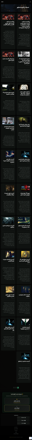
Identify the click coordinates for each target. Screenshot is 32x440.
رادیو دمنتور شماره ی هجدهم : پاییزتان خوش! (9, 128)
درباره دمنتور (16, 427)
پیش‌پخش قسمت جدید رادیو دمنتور (8, 59)
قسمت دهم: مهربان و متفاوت (24, 295)
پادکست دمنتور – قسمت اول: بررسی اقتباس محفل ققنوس (9, 23)
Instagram (22, 417)
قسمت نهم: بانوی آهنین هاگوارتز (10, 295)
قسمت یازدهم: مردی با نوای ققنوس (8, 260)
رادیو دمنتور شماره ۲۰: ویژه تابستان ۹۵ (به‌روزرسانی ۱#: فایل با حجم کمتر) (24, 61)
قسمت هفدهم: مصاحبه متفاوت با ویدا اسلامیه (8, 160)
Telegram (22, 420)
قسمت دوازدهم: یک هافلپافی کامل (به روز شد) (24, 261)
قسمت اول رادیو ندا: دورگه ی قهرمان (9, 194)
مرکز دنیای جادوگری (12, 437)
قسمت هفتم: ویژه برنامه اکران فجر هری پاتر (9, 328)
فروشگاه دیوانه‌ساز (16, 433)
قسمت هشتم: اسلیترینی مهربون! (25, 328)
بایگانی (16, 432)
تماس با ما (16, 430)
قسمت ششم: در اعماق (24, 361)
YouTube (23, 423)
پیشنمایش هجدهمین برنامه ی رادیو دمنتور (24, 160)
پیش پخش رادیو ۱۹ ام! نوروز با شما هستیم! (24, 125)
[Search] (3, 2)
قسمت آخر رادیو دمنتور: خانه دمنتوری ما (24, 226)
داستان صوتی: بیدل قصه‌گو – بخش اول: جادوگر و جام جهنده (25, 93)
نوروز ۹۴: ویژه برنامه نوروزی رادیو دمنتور (25, 194)
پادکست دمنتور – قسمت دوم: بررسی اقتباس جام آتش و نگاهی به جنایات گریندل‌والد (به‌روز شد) (24, 25)
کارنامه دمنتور (16, 428)
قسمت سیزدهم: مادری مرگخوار (8, 226)
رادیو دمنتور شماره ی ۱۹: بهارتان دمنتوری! (8, 93)
